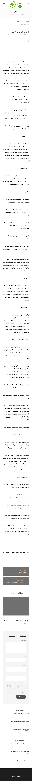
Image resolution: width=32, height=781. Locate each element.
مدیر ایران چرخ (25, 34)
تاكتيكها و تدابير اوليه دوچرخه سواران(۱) (14, 582)
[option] (16, 610)
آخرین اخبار (19, 776)
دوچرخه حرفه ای (19, 580)
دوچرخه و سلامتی (17, 14)
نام (25, 656)
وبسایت (24, 674)
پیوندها (13, 776)
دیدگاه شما (23, 640)
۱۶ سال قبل (19, 623)
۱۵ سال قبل (19, 34)
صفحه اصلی (26, 14)
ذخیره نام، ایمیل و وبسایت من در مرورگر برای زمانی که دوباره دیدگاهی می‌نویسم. (16, 686)
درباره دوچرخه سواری (22, 572)
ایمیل (24, 665)
